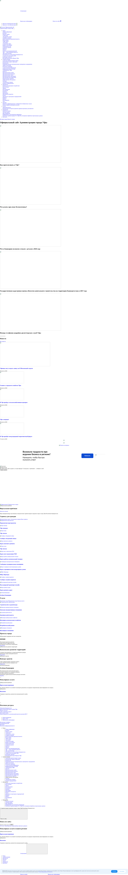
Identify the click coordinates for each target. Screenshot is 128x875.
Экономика (5, 42)
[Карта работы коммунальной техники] (9, 556)
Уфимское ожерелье (11, 825)
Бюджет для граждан (7, 45)
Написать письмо (7, 111)
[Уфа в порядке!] (12, 416)
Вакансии (3, 691)
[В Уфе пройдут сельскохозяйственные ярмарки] (12, 399)
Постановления (6, 89)
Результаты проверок (7, 66)
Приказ (4, 99)
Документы (5, 84)
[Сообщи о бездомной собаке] (7, 535)
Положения (5, 90)
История (5, 33)
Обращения (5, 109)
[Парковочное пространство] (7, 520)
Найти (11, 824)
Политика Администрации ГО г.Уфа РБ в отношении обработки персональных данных (23, 115)
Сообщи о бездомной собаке (8, 538)
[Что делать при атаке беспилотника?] (30, 204)
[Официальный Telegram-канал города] (9, 504)
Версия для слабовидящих (9, 720)
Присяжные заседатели (8, 94)
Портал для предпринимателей (10, 51)
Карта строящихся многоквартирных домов (13, 569)
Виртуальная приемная (7, 685)
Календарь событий (7, 57)
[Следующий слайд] (0, 695)
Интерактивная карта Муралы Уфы (11, 58)
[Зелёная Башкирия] (4, 592)
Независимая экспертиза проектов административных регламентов (18, 108)
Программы (5, 93)
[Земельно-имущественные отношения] (9, 607)
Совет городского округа (5, 711)
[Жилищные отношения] (6, 628)
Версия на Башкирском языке (9, 23)
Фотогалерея (5, 40)
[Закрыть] (37, 849)
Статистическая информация (9, 67)
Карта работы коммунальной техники (11, 559)
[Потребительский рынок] (6, 622)
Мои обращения (6, 113)
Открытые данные (7, 47)
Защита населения (7, 65)
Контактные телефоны (5, 722)
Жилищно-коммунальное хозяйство (10, 620)
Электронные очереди (8, 82)
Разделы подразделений (8, 83)
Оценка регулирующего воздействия (11, 85)
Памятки (5, 97)
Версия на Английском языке (9, 25)
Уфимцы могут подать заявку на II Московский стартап (16, 368)
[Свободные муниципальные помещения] (9, 561)
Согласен (114, 871)
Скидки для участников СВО (9, 55)
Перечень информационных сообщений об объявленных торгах (17, 103)
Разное (4, 95)
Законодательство (7, 107)
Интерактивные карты (5, 519)
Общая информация (7, 31)
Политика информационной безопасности (45, 871)
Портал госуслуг (4, 710)
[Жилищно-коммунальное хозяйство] (8, 617)
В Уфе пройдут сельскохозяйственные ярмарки (13, 402)
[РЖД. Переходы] (4, 572)
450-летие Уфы (3, 825)
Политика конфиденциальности (7, 725)
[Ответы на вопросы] (64, 445)
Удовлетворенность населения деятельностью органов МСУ (13, 714)
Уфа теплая (3, 533)
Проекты (5, 48)
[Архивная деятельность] (6, 612)
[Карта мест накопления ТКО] (7, 551)
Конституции (6, 87)
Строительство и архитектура (8, 604)
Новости (5, 71)
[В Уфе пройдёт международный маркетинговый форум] (12, 433)
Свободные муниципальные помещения (11, 564)
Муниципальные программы (9, 76)
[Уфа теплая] (3, 530)
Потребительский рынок (7, 625)
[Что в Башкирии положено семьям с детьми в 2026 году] (30, 246)
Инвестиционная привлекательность (11, 39)
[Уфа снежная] (3, 525)
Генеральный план (7, 46)
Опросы (4, 49)
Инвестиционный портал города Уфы (8, 709)
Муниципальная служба (8, 72)
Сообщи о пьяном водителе (8, 579)
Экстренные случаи (7, 36)
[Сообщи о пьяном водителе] (7, 577)
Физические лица (4, 601)
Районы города (6, 34)
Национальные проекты (8, 78)
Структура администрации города (10, 60)
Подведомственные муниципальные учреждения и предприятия (17, 64)
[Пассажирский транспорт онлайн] (8, 582)
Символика (5, 35)
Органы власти (20, 601)
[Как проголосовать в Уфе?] (30, 162)
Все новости (3, 341)
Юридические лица (12, 601)
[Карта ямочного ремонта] (6, 541)
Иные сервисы (24, 519)
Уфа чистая (3, 548)
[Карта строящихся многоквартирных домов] (10, 566)
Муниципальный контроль (9, 73)
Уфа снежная (4, 528)
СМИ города (5, 41)
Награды (5, 81)
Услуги (4, 106)
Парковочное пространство (8, 523)
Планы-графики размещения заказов (11, 105)
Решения (5, 91)
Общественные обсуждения (9, 79)
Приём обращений (7, 717)
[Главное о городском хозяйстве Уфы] (12, 382)
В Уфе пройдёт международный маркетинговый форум (16, 436)
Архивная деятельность (7, 615)
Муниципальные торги (8, 75)
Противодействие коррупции (9, 77)
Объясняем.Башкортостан (6, 708)
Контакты (5, 117)
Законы (4, 88)
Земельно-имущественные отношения (11, 610)
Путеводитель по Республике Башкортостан (13, 54)
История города (3, 119)
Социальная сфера (7, 43)
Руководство (5, 63)
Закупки (4, 102)
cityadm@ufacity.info (4, 723)
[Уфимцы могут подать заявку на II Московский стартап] (25, 365)
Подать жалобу (4, 469)
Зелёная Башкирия (5, 595)
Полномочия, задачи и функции (10, 61)
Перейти (2, 675)
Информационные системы (9, 69)
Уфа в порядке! (4, 419)
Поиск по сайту (24, 874)
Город (4, 30)
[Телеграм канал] (0, 0)
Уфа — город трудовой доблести (10, 52)
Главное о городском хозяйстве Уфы (10, 385)
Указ (4, 101)
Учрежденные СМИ (7, 70)
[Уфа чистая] (3, 546)
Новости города (11, 119)
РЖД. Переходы (4, 574)
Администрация (6, 59)
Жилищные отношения (7, 630)
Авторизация (23, 11)
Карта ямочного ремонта (7, 543)
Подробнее (2, 645)
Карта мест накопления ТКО (8, 554)
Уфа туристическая (7, 53)
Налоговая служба (4, 712)
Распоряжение (6, 100)
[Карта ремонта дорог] (5, 587)
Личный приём (6, 112)
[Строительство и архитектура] (7, 602)
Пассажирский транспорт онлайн (9, 585)
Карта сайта (5, 718)
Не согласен (122, 871)
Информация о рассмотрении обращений (12, 114)
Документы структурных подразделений (12, 96)
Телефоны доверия (7, 37)
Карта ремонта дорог (6, 590)
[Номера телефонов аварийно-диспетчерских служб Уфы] (30, 330)
